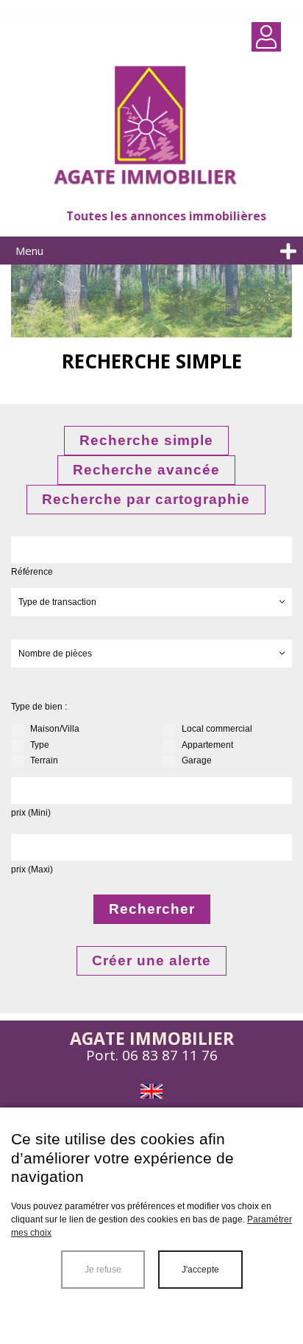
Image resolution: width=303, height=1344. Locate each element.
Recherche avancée (146, 469)
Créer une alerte (151, 960)
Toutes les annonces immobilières (166, 216)
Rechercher (152, 909)
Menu (29, 250)
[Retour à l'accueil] (151, 128)
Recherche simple (146, 440)
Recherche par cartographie (146, 499)
